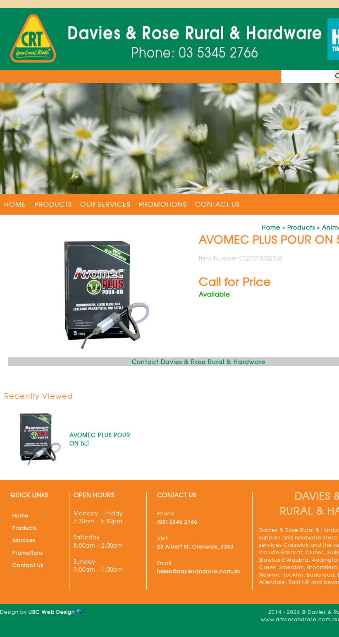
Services (24, 540)
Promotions (163, 204)
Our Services (105, 204)
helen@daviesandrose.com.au (199, 571)
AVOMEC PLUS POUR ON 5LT (99, 439)
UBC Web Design (52, 611)
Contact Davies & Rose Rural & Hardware (198, 361)
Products (53, 204)
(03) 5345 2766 (177, 521)
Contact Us (217, 204)
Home (15, 204)
